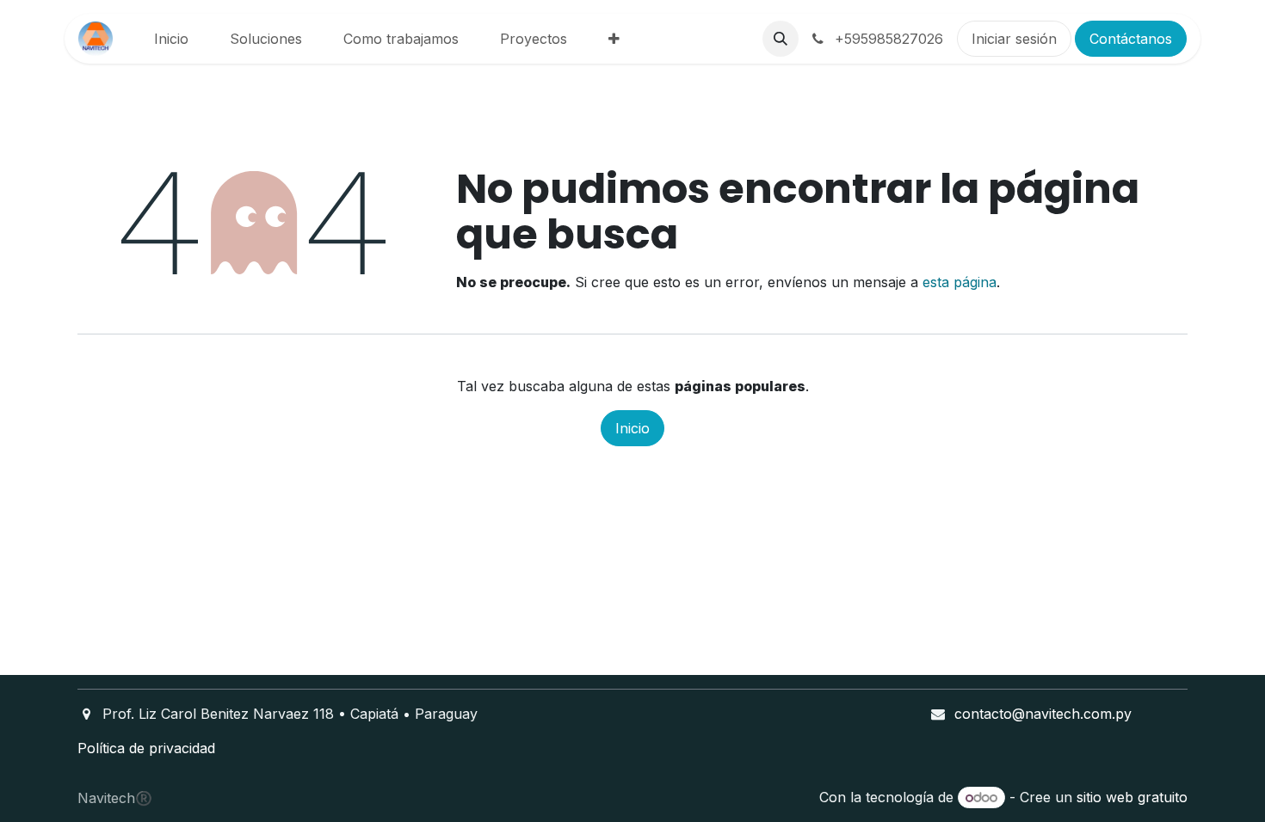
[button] (780, 39)
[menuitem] (171, 38)
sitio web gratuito (1132, 797)
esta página (960, 282)
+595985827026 (886, 38)
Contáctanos (1130, 38)
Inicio (632, 428)
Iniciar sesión (1014, 38)
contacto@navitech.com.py (1043, 713)
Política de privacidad (146, 748)
